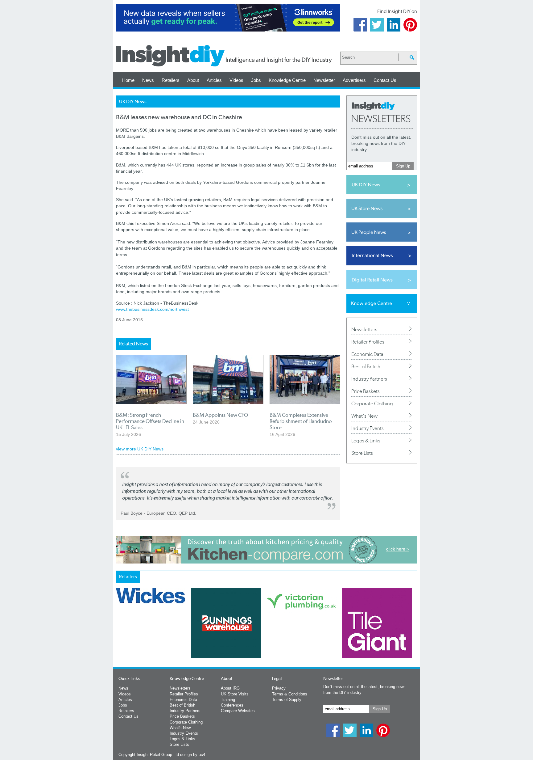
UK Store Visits (235, 694)
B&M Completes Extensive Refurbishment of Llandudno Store (301, 421)
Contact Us (385, 80)
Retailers (171, 80)
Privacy (279, 688)
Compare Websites (238, 710)
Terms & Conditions (289, 694)
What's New (364, 416)
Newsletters (364, 329)
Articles (214, 80)
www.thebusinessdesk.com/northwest (152, 309)
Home (128, 80)
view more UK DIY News (139, 448)
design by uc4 (192, 754)
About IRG (230, 688)
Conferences (232, 705)
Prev (119, 639)
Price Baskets (365, 391)
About (193, 80)
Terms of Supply (286, 699)
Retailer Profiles (367, 342)
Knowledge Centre (287, 80)
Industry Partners (369, 379)
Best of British (365, 366)
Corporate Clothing (372, 403)
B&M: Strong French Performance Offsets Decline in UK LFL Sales (150, 421)
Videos (236, 80)
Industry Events (367, 428)
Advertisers (354, 80)
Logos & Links (365, 440)
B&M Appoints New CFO (220, 415)
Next (291, 639)
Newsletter (324, 80)
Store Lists (362, 453)
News (148, 80)
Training (228, 699)
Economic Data (367, 354)
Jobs (256, 80)
